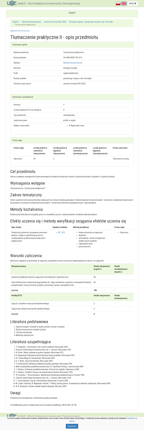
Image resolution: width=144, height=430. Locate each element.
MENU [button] (131, 3)
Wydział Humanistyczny (31, 22)
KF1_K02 (61, 232)
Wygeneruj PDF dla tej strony (20, 31)
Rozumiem (72, 426)
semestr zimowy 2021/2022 (55, 22)
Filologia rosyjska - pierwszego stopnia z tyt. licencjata (91, 22)
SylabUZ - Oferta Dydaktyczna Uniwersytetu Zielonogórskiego (48, 3)
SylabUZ (15, 22)
